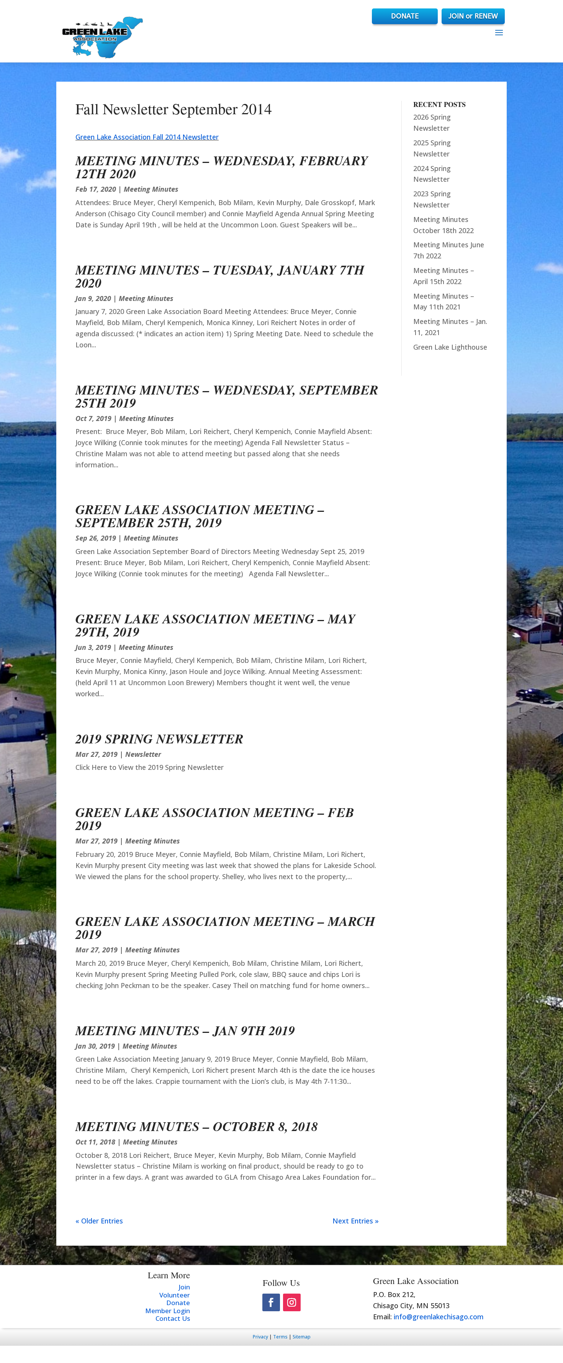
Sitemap (302, 1336)
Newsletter (143, 754)
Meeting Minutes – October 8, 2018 (196, 1126)
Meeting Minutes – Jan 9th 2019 (185, 1030)
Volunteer (174, 1295)
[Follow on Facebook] (271, 1302)
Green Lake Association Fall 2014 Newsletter (147, 136)
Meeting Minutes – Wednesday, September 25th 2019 (226, 396)
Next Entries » (355, 1220)
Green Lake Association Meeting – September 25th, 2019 (199, 515)
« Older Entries (99, 1220)
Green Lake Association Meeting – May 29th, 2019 (215, 625)
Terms (280, 1336)
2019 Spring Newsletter (159, 738)
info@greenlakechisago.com (439, 1316)
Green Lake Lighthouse (450, 347)
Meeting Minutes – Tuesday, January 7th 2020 (219, 276)
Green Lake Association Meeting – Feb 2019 (214, 818)
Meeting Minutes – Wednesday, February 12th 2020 (221, 167)
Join (184, 1286)
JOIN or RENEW (473, 16)
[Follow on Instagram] (292, 1302)
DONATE (405, 16)
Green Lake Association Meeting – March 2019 (225, 927)
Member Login (167, 1310)
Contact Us (172, 1318)
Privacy (260, 1336)
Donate (178, 1302)
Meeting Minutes (151, 189)
